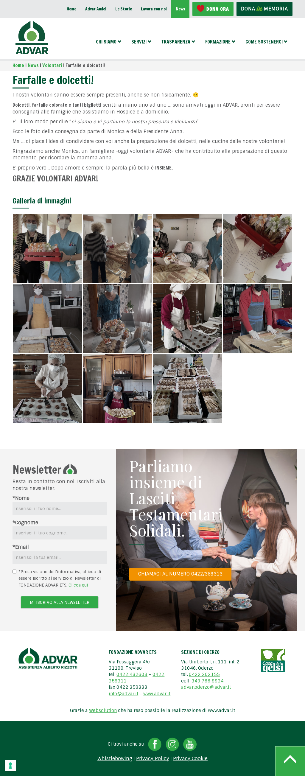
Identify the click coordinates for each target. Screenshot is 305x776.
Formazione (218, 41)
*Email (21, 547)
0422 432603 (131, 674)
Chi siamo (106, 41)
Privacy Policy (152, 758)
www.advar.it (156, 694)
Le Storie (123, 9)
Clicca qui (78, 585)
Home (71, 9)
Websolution (103, 710)
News (180, 9)
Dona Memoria (264, 9)
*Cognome (25, 523)
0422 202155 (204, 674)
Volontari (52, 65)
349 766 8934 (208, 681)
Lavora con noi (154, 9)
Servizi (139, 41)
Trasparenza (175, 41)
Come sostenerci (264, 41)
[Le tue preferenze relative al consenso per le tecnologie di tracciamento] (10, 765)
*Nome (21, 498)
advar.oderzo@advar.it (206, 687)
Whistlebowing (114, 758)
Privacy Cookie (190, 758)
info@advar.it (123, 694)
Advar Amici (95, 9)
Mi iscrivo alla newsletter (59, 602)
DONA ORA (217, 9)
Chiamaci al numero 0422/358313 (180, 574)
